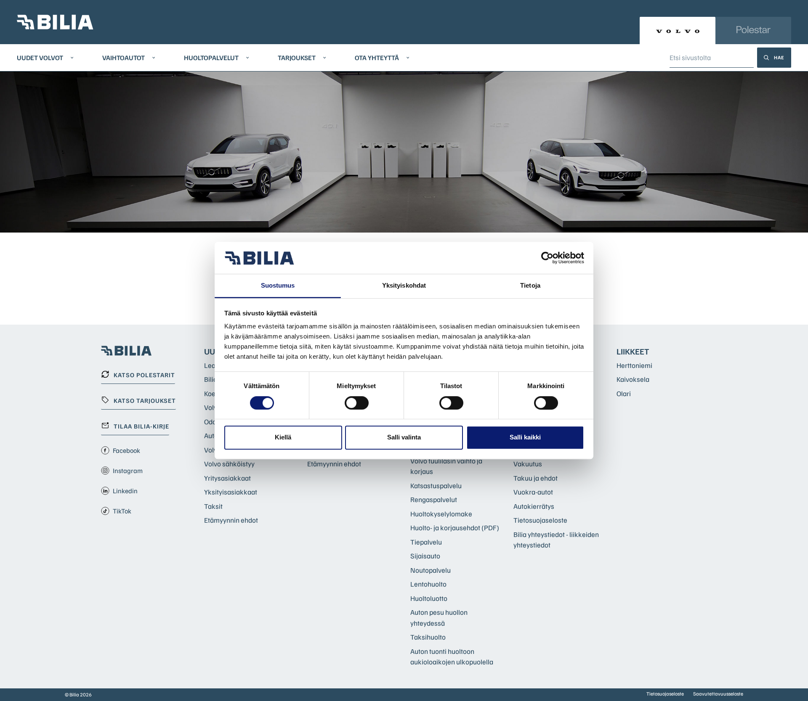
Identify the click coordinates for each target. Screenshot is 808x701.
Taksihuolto (428, 636)
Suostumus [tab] (278, 285)
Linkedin (125, 491)
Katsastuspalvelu (436, 485)
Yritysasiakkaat (227, 478)
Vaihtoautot (123, 57)
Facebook (126, 450)
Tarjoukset (297, 57)
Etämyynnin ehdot (231, 520)
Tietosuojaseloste (540, 520)
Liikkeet (633, 351)
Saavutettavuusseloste (718, 693)
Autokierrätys (533, 506)
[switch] (357, 403)
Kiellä (283, 437)
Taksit (213, 506)
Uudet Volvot (40, 57)
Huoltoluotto (428, 598)
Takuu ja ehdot (535, 478)
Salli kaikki (525, 437)
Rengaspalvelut (433, 499)
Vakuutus (527, 463)
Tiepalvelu (426, 541)
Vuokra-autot (533, 491)
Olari (624, 393)
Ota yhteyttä (377, 57)
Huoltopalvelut (211, 57)
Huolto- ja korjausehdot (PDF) (454, 527)
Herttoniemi (634, 365)
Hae (779, 57)
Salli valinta (404, 437)
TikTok (122, 511)
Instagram (128, 470)
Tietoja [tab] (530, 285)
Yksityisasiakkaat (230, 491)
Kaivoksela (633, 379)
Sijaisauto (425, 555)
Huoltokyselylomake (441, 513)
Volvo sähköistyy (229, 463)
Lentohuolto (428, 583)
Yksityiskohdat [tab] (404, 285)
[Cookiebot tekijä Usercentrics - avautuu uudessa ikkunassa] (547, 257)
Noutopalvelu (430, 570)
